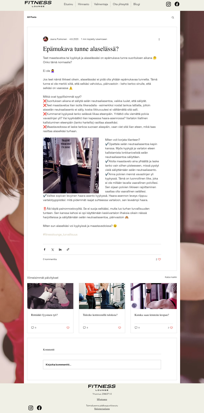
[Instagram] (168, 4)
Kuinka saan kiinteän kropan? (152, 315)
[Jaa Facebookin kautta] (44, 249)
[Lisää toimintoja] (159, 39)
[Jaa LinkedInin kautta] (60, 249)
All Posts (31, 17)
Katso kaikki (171, 277)
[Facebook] (177, 4)
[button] (172, 17)
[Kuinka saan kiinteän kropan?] (154, 296)
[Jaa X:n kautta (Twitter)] (52, 249)
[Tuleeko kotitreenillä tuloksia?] (102, 296)
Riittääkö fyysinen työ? (44, 315)
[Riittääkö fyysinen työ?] (50, 296)
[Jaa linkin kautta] (67, 249)
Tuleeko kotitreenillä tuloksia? (100, 315)
